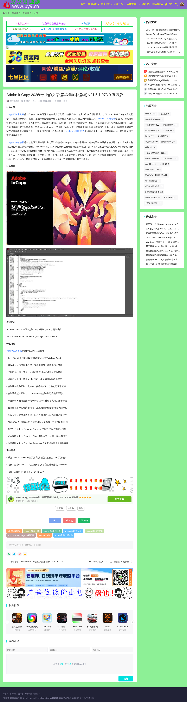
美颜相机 (150, 147)
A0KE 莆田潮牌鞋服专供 (54, 29)
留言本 (20, 694)
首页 (83, 4)
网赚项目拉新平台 (22, 29)
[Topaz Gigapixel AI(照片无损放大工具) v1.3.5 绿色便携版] (107, 618)
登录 (69, 664)
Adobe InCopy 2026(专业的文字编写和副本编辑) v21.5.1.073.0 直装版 (47, 497)
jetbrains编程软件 (154, 192)
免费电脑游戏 (152, 197)
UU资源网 (67, 698)
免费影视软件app (153, 119)
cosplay (150, 114)
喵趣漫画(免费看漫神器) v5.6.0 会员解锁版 (165, 255)
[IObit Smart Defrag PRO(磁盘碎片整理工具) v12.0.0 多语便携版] (123, 618)
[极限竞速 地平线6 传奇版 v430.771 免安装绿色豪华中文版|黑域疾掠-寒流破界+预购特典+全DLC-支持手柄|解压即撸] (92, 618)
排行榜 (168, 4)
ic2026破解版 (14, 531)
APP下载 (28, 694)
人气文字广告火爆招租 (117, 23)
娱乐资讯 (105, 4)
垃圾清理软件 (152, 131)
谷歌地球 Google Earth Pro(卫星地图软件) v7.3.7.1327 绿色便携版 (40, 561)
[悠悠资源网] (22, 4)
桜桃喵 (149, 136)
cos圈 (164, 164)
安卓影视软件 (170, 125)
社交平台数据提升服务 (54, 23)
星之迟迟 (168, 131)
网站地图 (87, 698)
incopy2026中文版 (15, 114)
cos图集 (150, 164)
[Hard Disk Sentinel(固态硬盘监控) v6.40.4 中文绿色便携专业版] (77, 618)
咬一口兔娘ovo (153, 170)
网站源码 (157, 4)
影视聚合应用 (152, 158)
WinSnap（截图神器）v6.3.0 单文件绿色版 (165, 242)
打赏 (81, 508)
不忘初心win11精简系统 (156, 175)
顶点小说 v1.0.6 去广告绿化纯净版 (161, 264)
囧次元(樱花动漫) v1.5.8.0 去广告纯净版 (166, 71)
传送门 (5, 694)
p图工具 (164, 114)
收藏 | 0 (60, 508)
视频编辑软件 (168, 142)
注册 (62, 664)
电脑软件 (27, 13)
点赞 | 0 (71, 508)
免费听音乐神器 (153, 203)
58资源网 (85, 23)
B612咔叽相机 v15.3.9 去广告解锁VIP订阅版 (109, 561)
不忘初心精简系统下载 (155, 153)
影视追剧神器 (170, 158)
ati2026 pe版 (44, 535)
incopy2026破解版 (15, 142)
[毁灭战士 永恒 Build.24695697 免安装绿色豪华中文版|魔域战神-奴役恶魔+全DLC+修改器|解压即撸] (17, 618)
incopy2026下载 (14, 350)
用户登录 (13, 694)
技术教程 (144, 4)
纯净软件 (118, 4)
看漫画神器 (170, 197)
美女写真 (163, 136)
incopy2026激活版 (106, 118)
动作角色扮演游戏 (154, 186)
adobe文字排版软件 (75, 131)
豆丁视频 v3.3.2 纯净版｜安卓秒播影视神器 (166, 246)
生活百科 (131, 4)
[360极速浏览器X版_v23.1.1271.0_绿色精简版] (32, 618)
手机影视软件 (152, 125)
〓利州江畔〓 (22, 23)
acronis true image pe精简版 (21, 535)
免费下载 (119, 499)
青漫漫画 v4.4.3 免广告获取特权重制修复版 (166, 259)
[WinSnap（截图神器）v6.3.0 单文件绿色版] (47, 618)
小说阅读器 (151, 142)
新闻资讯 (92, 4)
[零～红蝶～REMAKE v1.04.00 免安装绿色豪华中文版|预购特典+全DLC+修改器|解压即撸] (62, 618)
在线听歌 (36, 694)
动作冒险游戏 (152, 181)
